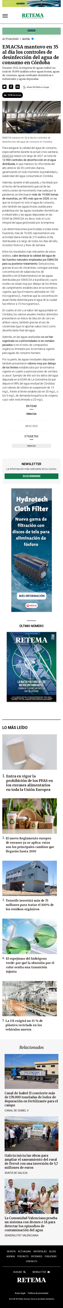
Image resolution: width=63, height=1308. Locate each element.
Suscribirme (32, 476)
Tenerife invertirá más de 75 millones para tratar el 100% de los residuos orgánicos (30, 905)
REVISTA (11, 1251)
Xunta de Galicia (16, 1172)
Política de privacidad (38, 1293)
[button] (4, 86)
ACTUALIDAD (24, 1251)
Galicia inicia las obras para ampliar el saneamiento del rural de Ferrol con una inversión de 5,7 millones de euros (31, 1161)
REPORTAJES (40, 1251)
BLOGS (52, 1251)
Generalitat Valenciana (21, 1235)
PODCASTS (23, 1256)
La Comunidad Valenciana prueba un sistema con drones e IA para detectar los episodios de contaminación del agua (31, 1224)
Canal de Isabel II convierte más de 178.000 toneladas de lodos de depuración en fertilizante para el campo (31, 1099)
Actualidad (10, 38)
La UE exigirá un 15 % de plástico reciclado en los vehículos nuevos (24, 1025)
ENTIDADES (36, 1256)
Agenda (10, 1256)
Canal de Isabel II (16, 1110)
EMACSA (31, 413)
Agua (26, 38)
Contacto (31, 1261)
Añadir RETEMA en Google (38, 87)
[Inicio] (32, 16)
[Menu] (5, 16)
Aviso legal (20, 1293)
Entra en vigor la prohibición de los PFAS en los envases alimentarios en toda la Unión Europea (29, 783)
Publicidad (51, 1256)
